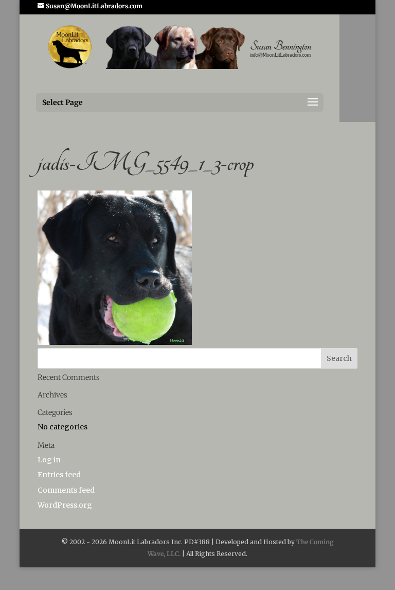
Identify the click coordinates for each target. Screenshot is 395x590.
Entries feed (59, 474)
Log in (49, 459)
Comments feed (66, 490)
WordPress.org (65, 505)
